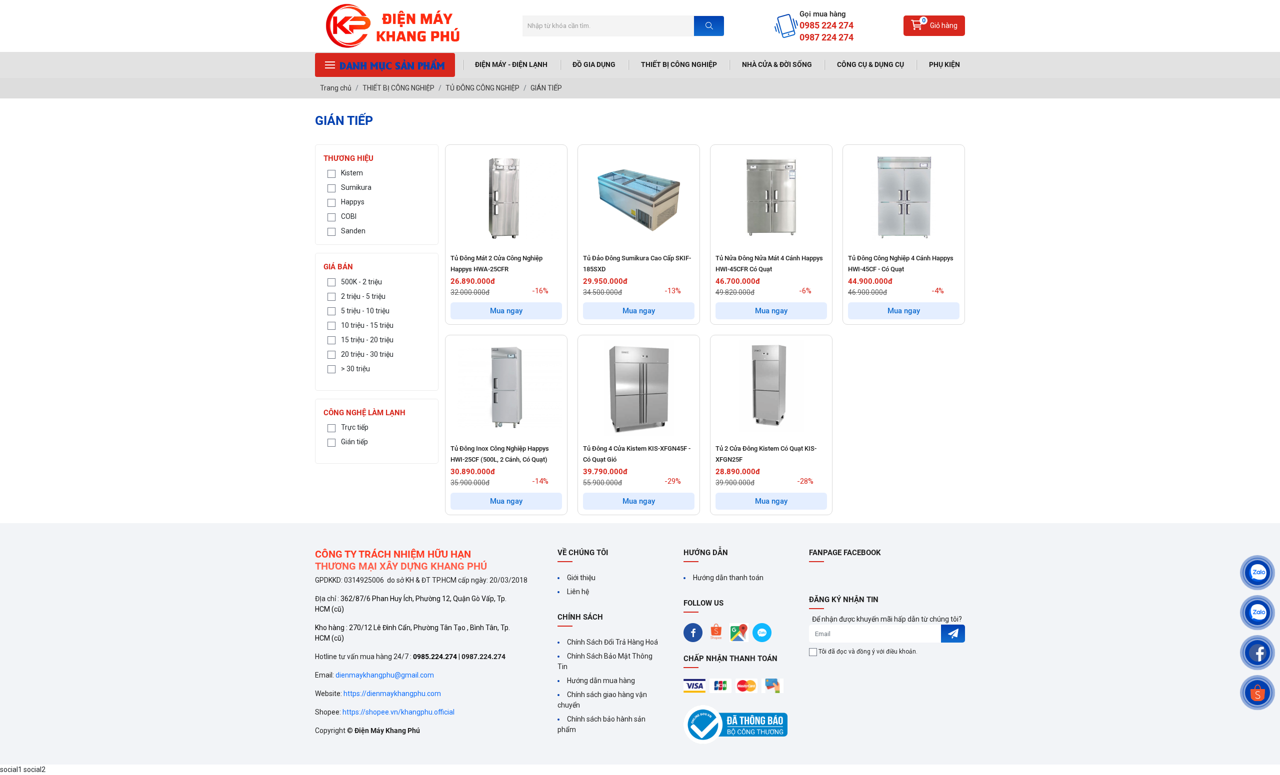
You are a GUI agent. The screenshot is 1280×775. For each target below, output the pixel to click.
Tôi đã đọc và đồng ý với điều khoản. (868, 651)
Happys (352, 202)
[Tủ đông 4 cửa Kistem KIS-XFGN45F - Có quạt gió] (638, 388)
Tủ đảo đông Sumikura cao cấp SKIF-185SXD (637, 263)
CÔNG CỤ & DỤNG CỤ (870, 64)
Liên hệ (578, 592)
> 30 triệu (355, 369)
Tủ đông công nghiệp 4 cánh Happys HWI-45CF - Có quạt (901, 263)
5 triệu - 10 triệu (365, 311)
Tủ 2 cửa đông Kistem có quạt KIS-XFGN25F (766, 454)
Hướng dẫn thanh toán (728, 578)
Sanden (353, 231)
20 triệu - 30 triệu (367, 354)
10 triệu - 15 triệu (367, 325)
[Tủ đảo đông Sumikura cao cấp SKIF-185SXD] (638, 197)
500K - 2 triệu (361, 282)
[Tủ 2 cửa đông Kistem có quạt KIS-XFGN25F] (771, 388)
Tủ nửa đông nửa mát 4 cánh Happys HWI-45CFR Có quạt (769, 263)
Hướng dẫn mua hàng (601, 681)
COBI (348, 216)
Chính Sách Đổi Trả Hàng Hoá (612, 642)
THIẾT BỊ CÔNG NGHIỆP (679, 64)
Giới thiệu (581, 578)
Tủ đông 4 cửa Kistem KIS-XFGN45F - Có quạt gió (636, 454)
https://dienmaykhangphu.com (392, 694)
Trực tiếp (354, 427)
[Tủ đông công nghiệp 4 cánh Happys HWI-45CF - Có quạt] (904, 197)
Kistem (352, 173)
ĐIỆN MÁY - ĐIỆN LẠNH (511, 64)
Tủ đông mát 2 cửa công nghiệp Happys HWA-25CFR (496, 263)
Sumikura (356, 187)
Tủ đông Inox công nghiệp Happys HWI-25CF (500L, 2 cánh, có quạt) (499, 454)
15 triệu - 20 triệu (367, 340)
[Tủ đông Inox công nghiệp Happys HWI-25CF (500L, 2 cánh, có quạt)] (506, 388)
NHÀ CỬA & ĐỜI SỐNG (777, 64)
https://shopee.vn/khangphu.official (398, 712)
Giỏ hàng (940, 22)
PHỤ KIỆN (944, 64)
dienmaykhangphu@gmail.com (385, 675)
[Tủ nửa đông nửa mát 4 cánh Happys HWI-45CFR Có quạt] (771, 197)
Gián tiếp (354, 442)
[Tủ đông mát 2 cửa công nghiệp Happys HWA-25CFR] (506, 197)
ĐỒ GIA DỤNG (594, 64)
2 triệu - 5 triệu (363, 296)
